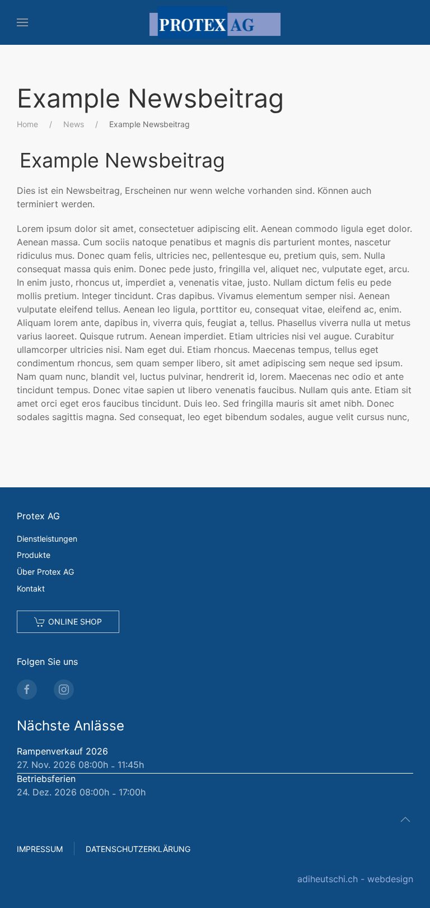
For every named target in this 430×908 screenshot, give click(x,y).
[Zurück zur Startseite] (215, 22)
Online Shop (75, 621)
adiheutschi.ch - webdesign (355, 878)
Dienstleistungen (47, 538)
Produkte (33, 555)
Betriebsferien (46, 778)
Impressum (40, 849)
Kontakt (31, 588)
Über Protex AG (45, 571)
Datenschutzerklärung (138, 849)
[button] (22, 22)
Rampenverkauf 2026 (62, 751)
